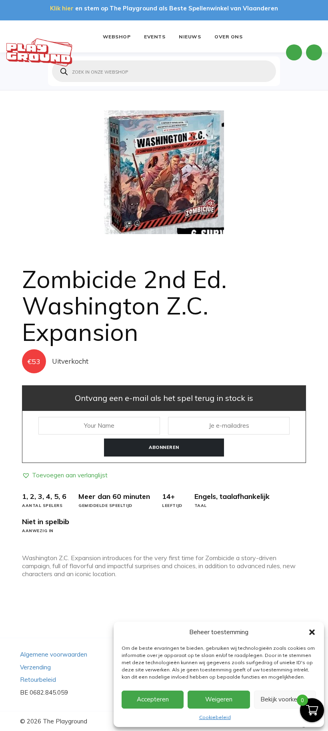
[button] (312, 632)
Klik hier (62, 8)
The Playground (65, 721)
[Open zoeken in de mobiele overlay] (164, 71)
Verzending (35, 667)
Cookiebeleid (215, 717)
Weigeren (218, 699)
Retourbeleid (38, 679)
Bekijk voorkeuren (284, 699)
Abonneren (164, 447)
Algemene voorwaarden (53, 654)
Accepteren (153, 699)
